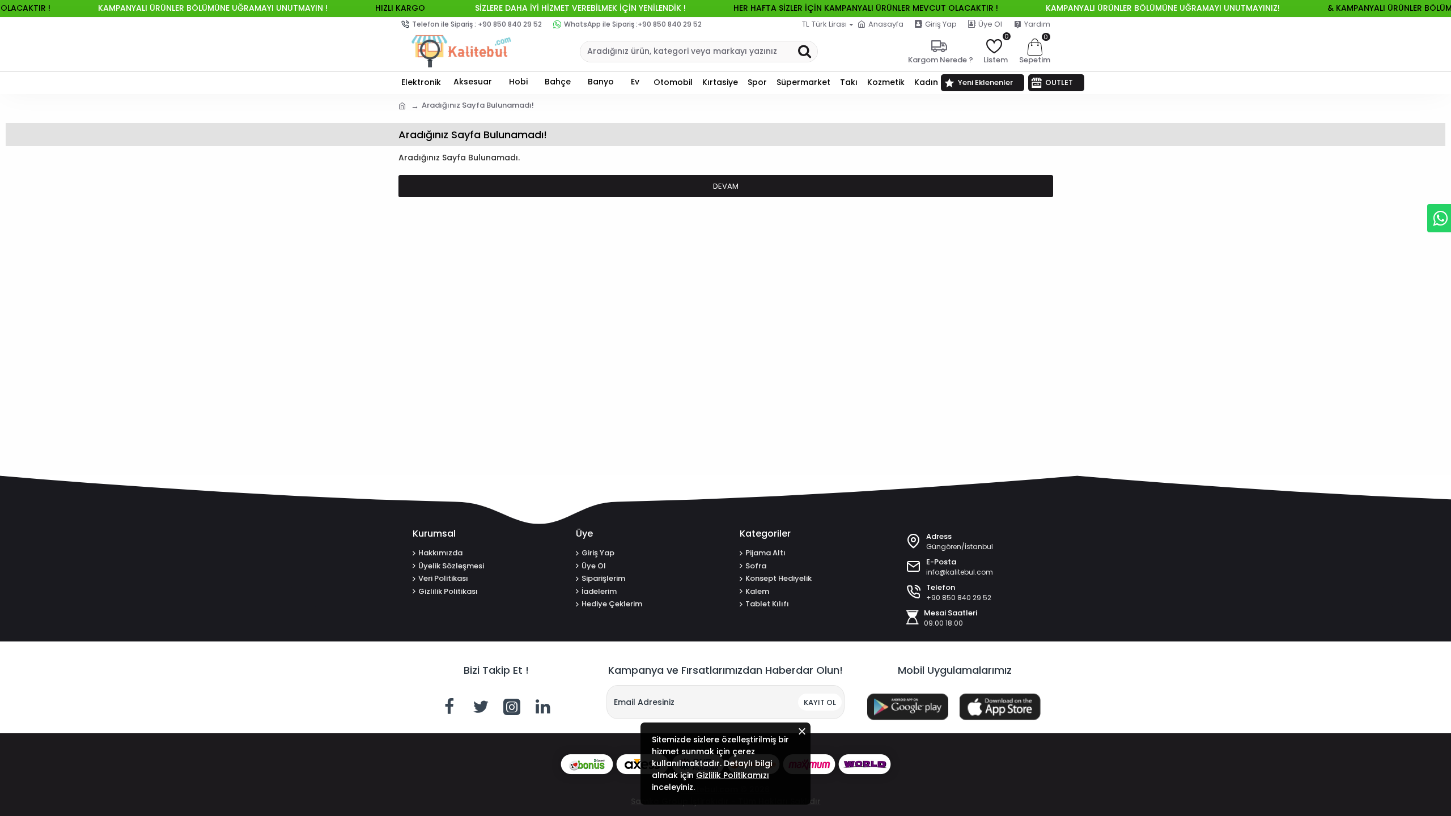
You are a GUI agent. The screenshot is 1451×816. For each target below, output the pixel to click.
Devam (726, 186)
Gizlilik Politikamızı (732, 775)
